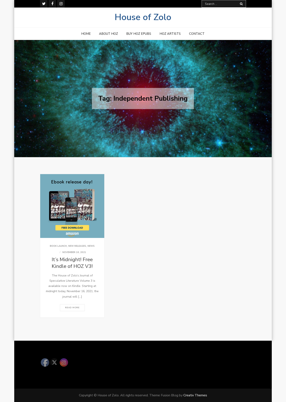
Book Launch (58, 246)
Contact (197, 34)
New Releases (77, 246)
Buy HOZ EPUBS (138, 34)
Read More (72, 307)
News (91, 246)
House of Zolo (143, 17)
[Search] (241, 4)
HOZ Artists (170, 34)
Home (86, 34)
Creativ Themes (195, 395)
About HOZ (108, 34)
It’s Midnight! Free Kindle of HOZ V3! (72, 262)
